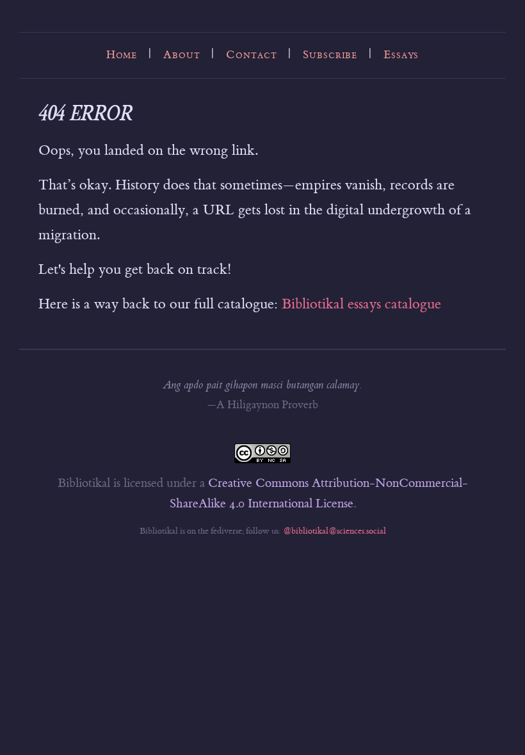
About (181, 55)
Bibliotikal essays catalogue (361, 304)
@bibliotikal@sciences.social (334, 530)
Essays (401, 55)
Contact (251, 55)
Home (122, 55)
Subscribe (330, 55)
